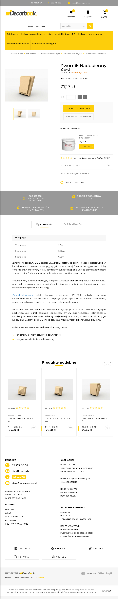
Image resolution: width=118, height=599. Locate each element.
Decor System (79, 72)
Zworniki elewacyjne (72, 54)
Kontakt (9, 509)
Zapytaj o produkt (74, 182)
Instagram (23, 557)
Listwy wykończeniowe (90, 34)
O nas (8, 513)
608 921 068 (19, 477)
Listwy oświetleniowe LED (61, 34)
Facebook (24, 548)
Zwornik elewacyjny (22, 295)
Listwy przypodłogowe (33, 34)
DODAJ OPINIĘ (103, 158)
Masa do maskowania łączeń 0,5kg (89, 136)
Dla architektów (14, 517)
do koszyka (86, 146)
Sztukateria (12, 34)
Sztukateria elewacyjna (44, 43)
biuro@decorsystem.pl (81, 3)
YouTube (61, 557)
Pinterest (61, 548)
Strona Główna (16, 54)
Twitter (98, 548)
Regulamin (10, 520)
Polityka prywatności (16, 524)
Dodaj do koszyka (79, 108)
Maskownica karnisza (18, 43)
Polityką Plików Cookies (83, 589)
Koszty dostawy (70, 165)
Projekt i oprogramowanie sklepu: (24, 577)
